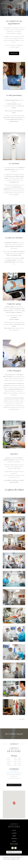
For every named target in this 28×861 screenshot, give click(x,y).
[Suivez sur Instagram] (15, 848)
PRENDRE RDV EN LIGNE (14, 785)
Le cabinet (14, 833)
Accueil (14, 830)
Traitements (14, 838)
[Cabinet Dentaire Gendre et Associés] (14, 513)
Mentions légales (14, 843)
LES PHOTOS (14, 53)
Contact (14, 841)
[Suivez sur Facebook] (12, 848)
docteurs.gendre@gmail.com (14, 773)
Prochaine (21, 719)
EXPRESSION (13, 857)
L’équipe (14, 835)
